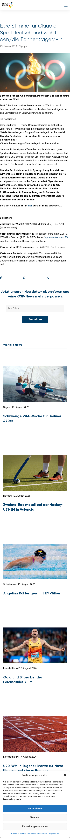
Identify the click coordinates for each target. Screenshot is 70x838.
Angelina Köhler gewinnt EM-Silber (32, 593)
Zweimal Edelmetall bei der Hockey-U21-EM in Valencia (33, 507)
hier (30, 205)
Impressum (54, 834)
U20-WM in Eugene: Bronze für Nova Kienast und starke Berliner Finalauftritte (33, 770)
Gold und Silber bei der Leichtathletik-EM (22, 679)
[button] (65, 775)
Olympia (23, 46)
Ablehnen (35, 817)
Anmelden (35, 319)
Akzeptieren (35, 808)
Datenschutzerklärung (37, 834)
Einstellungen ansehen (35, 826)
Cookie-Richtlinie (18, 834)
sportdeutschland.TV (56, 237)
